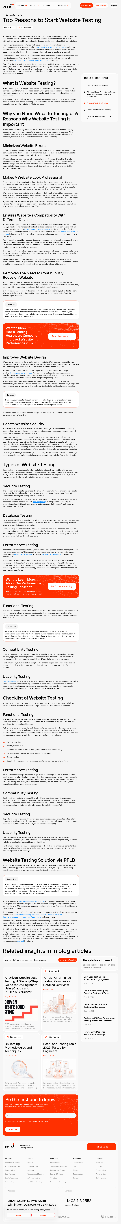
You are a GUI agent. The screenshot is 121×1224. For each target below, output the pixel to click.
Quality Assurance (11, 1178)
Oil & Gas (53, 1178)
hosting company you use (21, 373)
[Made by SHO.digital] (108, 1216)
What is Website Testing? (97, 85)
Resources (62, 5)
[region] (31, 1212)
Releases (76, 1182)
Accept (43, 1215)
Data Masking (10, 1174)
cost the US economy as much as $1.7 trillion (32, 60)
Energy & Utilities (56, 1174)
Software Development (58, 1166)
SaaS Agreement (102, 1178)
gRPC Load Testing (35, 1182)
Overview (31, 1162)
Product (33, 5)
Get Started (86, 5)
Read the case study (62, 336)
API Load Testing (34, 1178)
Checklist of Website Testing (99, 110)
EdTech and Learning (58, 1182)
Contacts (99, 1166)
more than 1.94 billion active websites (50, 47)
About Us (99, 1162)
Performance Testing (12, 1162)
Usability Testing (47, 914)
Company (99, 1158)
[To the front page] (8, 5)
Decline (18, 1215)
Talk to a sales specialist (32, 594)
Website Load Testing (35, 1174)
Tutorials (76, 1178)
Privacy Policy (45, 1210)
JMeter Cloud (33, 1166)
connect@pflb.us (72, 1205)
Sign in (114, 5)
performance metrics (23, 554)
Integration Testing (18, 917)
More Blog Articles (68, 960)
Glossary (76, 1170)
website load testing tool (51, 554)
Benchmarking (10, 1170)
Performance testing (62, 586)
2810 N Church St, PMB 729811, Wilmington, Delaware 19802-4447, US (32, 1202)
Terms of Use (101, 1174)
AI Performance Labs (12, 1166)
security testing (39, 501)
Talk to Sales (101, 5)
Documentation (78, 1174)
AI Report (31, 1170)
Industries (47, 5)
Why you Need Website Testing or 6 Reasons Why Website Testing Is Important (101, 94)
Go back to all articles (15, 15)
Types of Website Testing (97, 103)
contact (20, 941)
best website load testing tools (32, 901)
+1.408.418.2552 (78, 1200)
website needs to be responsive (37, 229)
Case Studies (78, 1162)
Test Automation (34, 917)
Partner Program (11, 1182)
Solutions (20, 5)
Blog (74, 1166)
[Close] (54, 1208)
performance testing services (26, 914)
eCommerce (55, 1162)
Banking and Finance (57, 1170)
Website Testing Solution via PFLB (99, 117)
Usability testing (9, 681)
